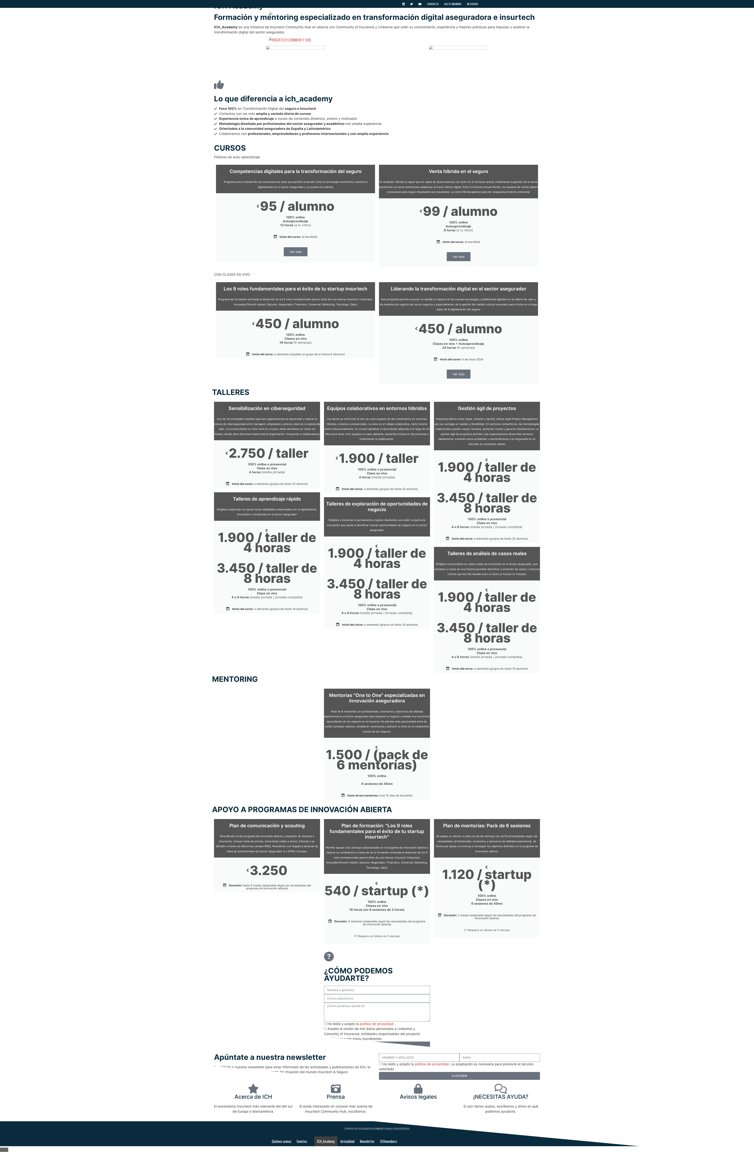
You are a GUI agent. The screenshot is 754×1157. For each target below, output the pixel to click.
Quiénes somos (345, 21)
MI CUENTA (472, 4)
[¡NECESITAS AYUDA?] (501, 1089)
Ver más (296, 252)
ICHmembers (463, 21)
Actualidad (416, 21)
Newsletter (439, 21)
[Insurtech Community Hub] (290, 40)
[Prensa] (336, 1089)
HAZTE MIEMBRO (452, 4)
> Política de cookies (418, 1116)
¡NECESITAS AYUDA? (500, 1096)
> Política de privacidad (418, 1111)
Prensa (336, 1096)
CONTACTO (433, 4)
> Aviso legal (418, 1106)
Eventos (368, 21)
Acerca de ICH (253, 1096)
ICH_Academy (393, 21)
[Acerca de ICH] (253, 1089)
